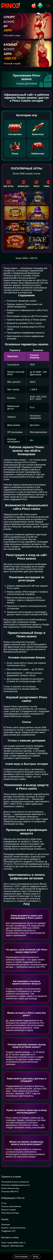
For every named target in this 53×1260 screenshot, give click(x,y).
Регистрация (21, 1256)
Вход (35, 1256)
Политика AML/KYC (10, 1191)
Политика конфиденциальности (15, 1185)
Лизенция (5, 1224)
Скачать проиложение (11, 1206)
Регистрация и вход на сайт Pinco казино (27, 316)
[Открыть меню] (49, 6)
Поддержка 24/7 (8, 1231)
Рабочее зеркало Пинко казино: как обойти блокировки (24, 305)
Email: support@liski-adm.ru (13, 1242)
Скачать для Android (26, 83)
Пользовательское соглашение (15, 1182)
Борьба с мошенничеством (13, 1228)
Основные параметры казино (21, 301)
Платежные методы (10, 1213)
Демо (15, 201)
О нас (4, 1203)
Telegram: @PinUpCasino (12, 1246)
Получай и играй (12, 63)
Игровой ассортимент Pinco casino (24, 323)
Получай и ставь (12, 35)
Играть (15, 197)
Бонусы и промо (8, 1210)
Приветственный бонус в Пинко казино (26, 320)
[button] (48, 1248)
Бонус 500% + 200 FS (26, 258)
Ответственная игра (10, 1188)
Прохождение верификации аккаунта (25, 333)
